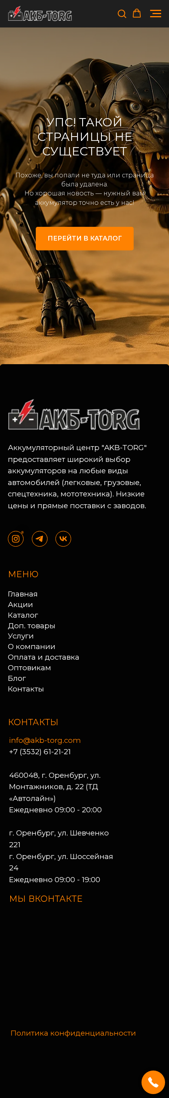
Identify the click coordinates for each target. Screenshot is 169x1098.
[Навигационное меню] (155, 14)
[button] (122, 13)
